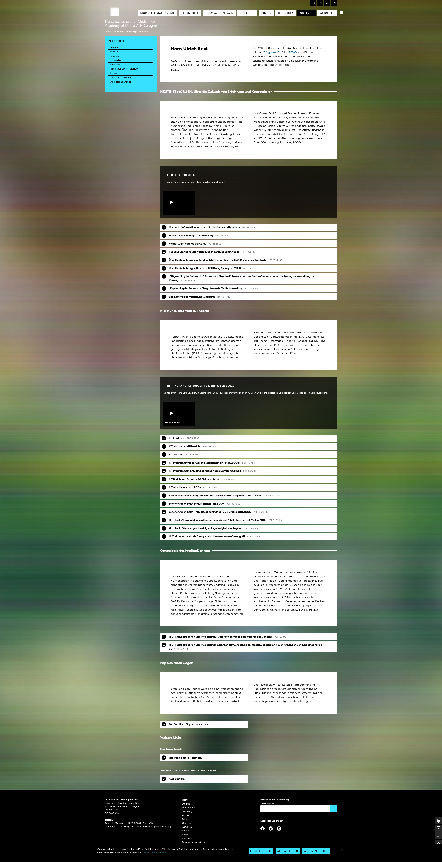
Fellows (113, 73)
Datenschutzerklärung (194, 842)
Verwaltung (115, 64)
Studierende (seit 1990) (121, 77)
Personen (119, 31)
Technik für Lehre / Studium (123, 69)
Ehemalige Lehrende (137, 31)
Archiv (266, 12)
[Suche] (327, 3)
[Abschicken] (333, 808)
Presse (185, 830)
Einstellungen (260, 850)
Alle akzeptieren (316, 850)
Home (108, 31)
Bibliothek (285, 12)
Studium (186, 804)
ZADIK (295, 52)
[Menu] (341, 12)
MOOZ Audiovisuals (219, 12)
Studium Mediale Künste (157, 12)
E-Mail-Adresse (267, 803)
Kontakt (186, 834)
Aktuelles (327, 12)
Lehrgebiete (190, 12)
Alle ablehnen (287, 850)
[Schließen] (341, 849)
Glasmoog (247, 12)
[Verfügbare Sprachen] (313, 3)
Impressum (187, 838)
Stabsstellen (115, 60)
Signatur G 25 (274, 52)
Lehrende (114, 56)
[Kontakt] (320, 3)
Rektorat (114, 51)
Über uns (306, 12)
